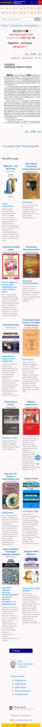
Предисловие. (8, 513)
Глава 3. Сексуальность (8, 205)
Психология (17, 676)
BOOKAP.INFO (6, 2)
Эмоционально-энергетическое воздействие (8, 358)
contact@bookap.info (22, 720)
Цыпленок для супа (21, 34)
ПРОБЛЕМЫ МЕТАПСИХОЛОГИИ (30, 282)
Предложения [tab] (27, 58)
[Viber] (19, 31)
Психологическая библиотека (19, 2)
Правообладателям (22, 715)
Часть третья (27, 359)
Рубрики (16, 650)
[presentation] (37, 58)
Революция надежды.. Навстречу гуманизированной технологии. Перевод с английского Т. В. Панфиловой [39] (10, 596)
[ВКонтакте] (14, 31)
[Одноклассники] (24, 31)
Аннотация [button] (26, 43)
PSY (40, 2)
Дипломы (20, 687)
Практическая (16, 25)
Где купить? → (20, 46)
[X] (27, 31)
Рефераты (20, 680)
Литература (27, 202)
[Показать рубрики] (36, 2)
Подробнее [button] (13, 43)
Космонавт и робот (10, 438)
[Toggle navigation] (32, 2)
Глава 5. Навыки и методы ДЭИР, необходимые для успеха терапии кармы (9, 287)
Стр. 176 (37, 58)
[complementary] (21, 708)
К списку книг (22, 146)
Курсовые (20, 683)
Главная (4, 25)
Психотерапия (30, 25)
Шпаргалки (21, 694)
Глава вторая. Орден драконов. (31, 589)
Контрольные (23, 690)
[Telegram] (22, 31)
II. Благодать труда (30, 511)
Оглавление (15, 58)
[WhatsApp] (17, 31)
